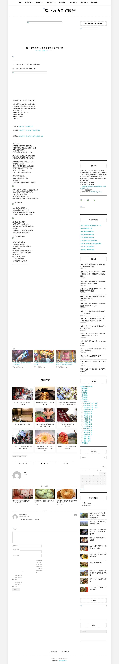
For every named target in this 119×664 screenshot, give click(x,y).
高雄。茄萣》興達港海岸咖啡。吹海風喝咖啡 (98, 547)
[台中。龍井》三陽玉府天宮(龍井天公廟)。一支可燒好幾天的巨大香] (66, 356)
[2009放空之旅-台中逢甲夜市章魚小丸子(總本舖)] (22, 356)
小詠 (67, 463)
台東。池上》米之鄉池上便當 (98, 580)
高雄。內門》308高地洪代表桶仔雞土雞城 (98, 522)
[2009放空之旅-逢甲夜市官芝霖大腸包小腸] (44, 356)
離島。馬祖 (87, 439)
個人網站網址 (15, 555)
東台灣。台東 (88, 434)
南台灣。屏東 (88, 428)
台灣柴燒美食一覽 (86, 228)
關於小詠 (94, 2)
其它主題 (73, 2)
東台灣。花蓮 (88, 432)
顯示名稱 (15, 546)
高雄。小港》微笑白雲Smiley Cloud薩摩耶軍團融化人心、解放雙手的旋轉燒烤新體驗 (92, 274)
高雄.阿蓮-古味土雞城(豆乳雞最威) (98, 539)
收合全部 (90, 386)
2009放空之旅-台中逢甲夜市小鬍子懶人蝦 (31, 136)
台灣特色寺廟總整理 (87, 231)
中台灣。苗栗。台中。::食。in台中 (20, 456)
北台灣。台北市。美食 (90, 405)
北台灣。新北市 (88, 409)
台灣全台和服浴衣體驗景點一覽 (90, 225)
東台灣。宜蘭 (88, 430)
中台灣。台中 (45, 51)
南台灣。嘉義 (88, 426)
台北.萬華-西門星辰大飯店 (22, 424)
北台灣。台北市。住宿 (90, 407)
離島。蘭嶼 (87, 436)
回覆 (75, 515)
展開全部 (83, 386)
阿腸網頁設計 (63, 660)
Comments (23, 463)
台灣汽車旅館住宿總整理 (88, 240)
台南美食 (39, 2)
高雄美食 (28, 2)
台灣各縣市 (50, 2)
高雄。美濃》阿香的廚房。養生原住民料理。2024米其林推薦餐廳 (98, 515)
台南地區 (85, 399)
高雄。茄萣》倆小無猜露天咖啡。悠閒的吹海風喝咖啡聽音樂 (98, 532)
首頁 (20, 2)
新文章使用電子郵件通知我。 (18, 584)
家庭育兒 (84, 2)
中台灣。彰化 (88, 422)
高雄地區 (85, 395)
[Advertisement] (44, 283)
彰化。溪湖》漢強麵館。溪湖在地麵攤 (98, 588)
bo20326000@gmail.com (96, 192)
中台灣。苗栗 (88, 414)
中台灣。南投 (88, 420)
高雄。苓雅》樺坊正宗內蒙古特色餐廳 (98, 555)
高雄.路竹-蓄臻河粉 (95, 562)
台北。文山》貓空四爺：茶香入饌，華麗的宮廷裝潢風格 (98, 573)
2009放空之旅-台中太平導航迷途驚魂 (30, 130)
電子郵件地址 (15, 550)
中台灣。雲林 (88, 424)
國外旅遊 (62, 2)
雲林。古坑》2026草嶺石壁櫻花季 (91, 356)
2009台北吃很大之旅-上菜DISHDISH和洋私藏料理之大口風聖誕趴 (45, 448)
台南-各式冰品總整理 (87, 247)
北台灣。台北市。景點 (90, 403)
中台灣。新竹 (88, 416)
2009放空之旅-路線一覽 (26, 126)
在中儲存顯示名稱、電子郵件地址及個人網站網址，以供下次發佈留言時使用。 (38, 566)
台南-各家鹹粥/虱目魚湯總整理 (90, 244)
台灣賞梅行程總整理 (87, 237)
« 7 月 (82, 489)
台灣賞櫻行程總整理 (87, 234)
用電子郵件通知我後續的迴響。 (18, 577)
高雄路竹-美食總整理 (87, 250)
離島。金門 (87, 441)
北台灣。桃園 (88, 411)
